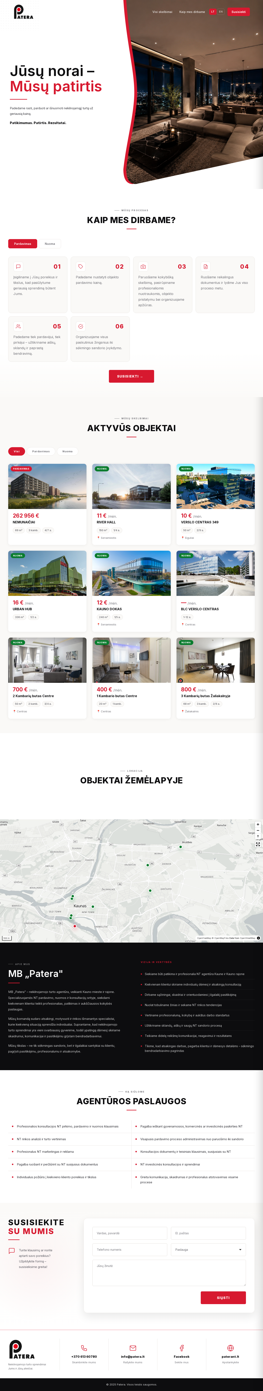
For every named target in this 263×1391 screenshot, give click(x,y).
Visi (17, 451)
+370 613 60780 (84, 1357)
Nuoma (50, 243)
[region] (131, 881)
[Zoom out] (258, 830)
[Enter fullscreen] (258, 844)
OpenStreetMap (247, 938)
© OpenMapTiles (220, 938)
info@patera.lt (133, 1357)
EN (221, 11)
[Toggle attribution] (258, 938)
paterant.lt (230, 1357)
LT (213, 11)
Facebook (181, 1357)
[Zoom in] (258, 824)
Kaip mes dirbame (192, 12)
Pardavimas (22, 243)
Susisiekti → (130, 376)
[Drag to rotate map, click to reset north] (258, 836)
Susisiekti (239, 12)
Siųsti (223, 1298)
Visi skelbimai (162, 12)
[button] (74, 926)
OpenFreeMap (204, 938)
